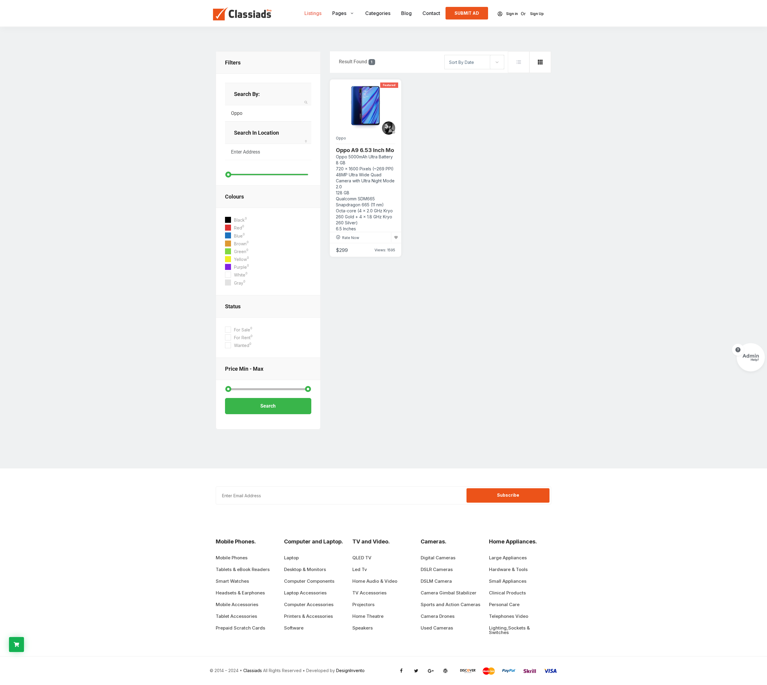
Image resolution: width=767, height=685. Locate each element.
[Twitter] (416, 671)
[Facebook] (401, 671)
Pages (339, 13)
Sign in (512, 14)
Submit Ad (467, 13)
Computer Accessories (308, 604)
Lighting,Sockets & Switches (509, 630)
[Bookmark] (396, 237)
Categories (377, 13)
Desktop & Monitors (305, 569)
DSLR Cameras (437, 569)
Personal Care (504, 604)
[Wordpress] (445, 671)
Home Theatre (368, 616)
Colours (234, 196)
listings (312, 13)
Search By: (247, 94)
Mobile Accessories (237, 604)
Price (244, 369)
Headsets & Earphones (240, 593)
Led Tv (359, 569)
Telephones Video (508, 616)
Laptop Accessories (305, 593)
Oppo (341, 138)
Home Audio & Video (374, 581)
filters (233, 62)
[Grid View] (540, 62)
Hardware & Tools (508, 569)
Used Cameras (437, 628)
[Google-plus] (431, 671)
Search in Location (256, 133)
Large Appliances (508, 558)
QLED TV (362, 558)
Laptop (291, 558)
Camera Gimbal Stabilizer (448, 593)
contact (431, 13)
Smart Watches (232, 581)
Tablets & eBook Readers (243, 569)
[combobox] (474, 62)
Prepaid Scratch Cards (240, 628)
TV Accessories (369, 593)
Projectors (363, 604)
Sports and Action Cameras (450, 604)
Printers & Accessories (308, 616)
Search (268, 406)
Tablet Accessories (236, 616)
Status (233, 306)
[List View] (518, 62)
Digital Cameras (438, 558)
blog (406, 13)
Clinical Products (507, 593)
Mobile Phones (231, 558)
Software (294, 628)
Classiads (252, 670)
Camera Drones (438, 616)
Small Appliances (507, 581)
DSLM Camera (436, 581)
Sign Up (537, 14)
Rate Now (350, 237)
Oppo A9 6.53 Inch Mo (365, 150)
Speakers (362, 628)
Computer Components (309, 581)
